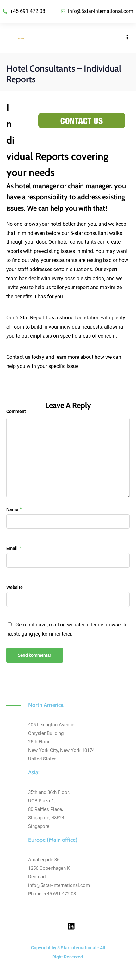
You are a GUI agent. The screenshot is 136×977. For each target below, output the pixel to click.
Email (12, 548)
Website (14, 587)
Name (12, 509)
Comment (16, 411)
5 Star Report (29, 318)
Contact (15, 357)
